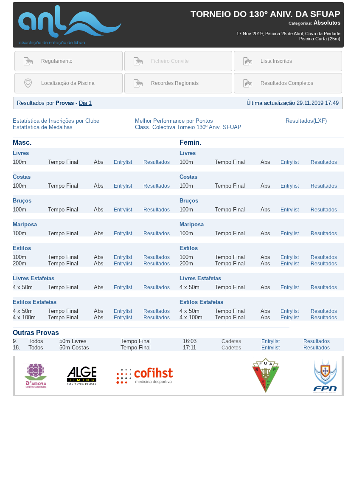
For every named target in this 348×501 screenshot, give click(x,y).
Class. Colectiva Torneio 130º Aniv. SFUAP (188, 127)
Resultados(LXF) (306, 121)
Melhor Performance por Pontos (174, 121)
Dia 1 (85, 103)
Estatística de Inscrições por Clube (56, 121)
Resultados (156, 162)
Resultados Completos (287, 83)
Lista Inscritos (276, 61)
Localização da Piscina (68, 83)
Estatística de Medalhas (43, 127)
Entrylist (123, 162)
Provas (65, 103)
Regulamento (57, 61)
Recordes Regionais (175, 83)
